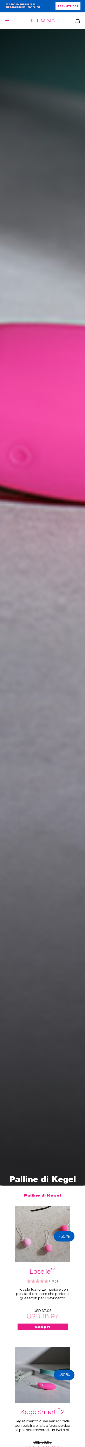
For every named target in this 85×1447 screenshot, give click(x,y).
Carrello (77, 20)
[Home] (42, 20)
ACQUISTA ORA (68, 6)
